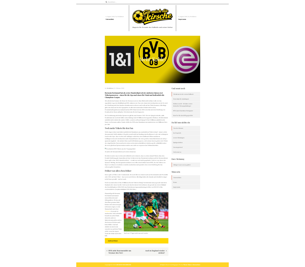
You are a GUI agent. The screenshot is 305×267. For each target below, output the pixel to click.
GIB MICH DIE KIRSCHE (123, 264)
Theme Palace (187, 264)
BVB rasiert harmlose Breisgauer (183, 110)
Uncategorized (177, 147)
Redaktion (121, 16)
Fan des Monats (178, 128)
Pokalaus (107, 211)
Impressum (182, 19)
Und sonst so (177, 152)
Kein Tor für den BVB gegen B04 (183, 115)
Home (175, 182)
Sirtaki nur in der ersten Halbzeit (183, 94)
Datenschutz (110, 19)
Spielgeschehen (178, 142)
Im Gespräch (177, 133)
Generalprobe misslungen (181, 99)
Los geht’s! (187, 165)
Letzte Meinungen (178, 138)
